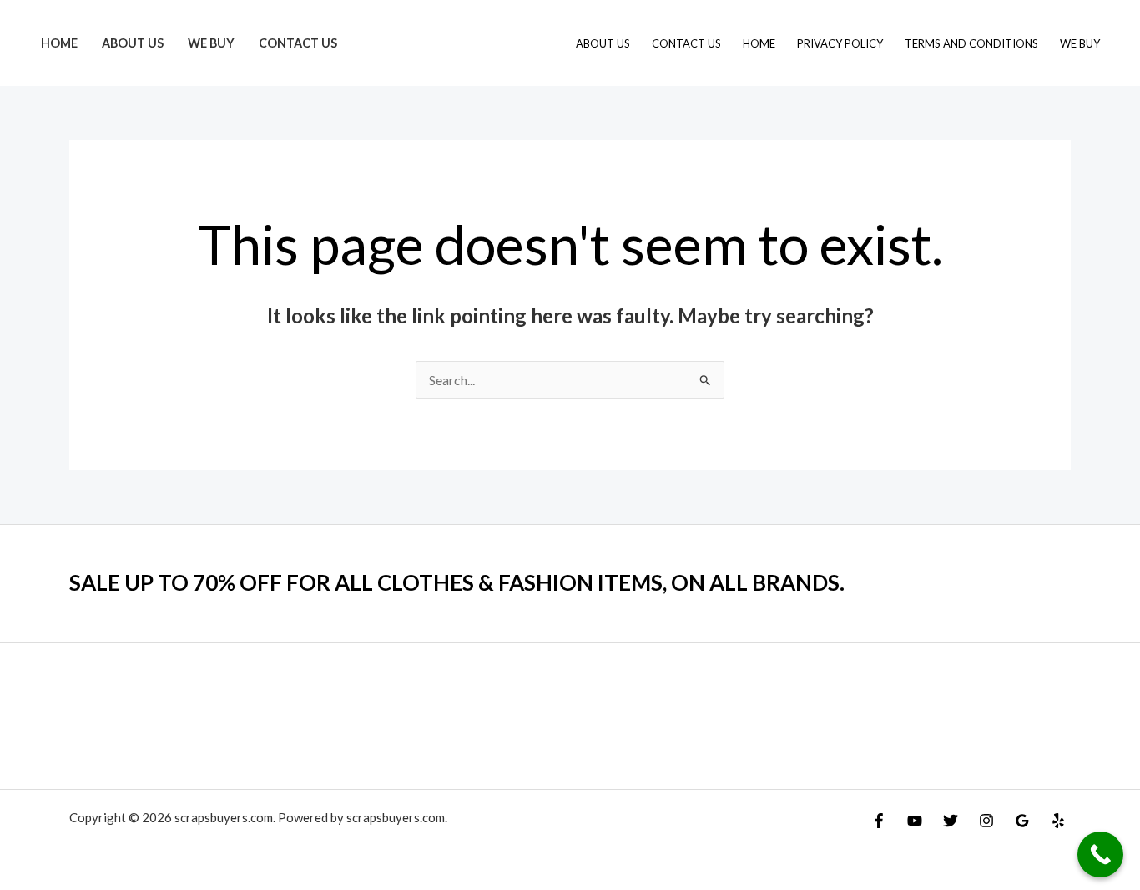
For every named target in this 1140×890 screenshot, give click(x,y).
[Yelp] (1058, 820)
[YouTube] (914, 820)
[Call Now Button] (1100, 854)
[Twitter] (950, 820)
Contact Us (298, 43)
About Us (133, 43)
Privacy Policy (840, 43)
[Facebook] (878, 820)
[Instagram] (986, 820)
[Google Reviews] (1022, 820)
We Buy (211, 43)
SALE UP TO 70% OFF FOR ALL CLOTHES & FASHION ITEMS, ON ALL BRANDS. (457, 582)
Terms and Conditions (971, 43)
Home (59, 43)
